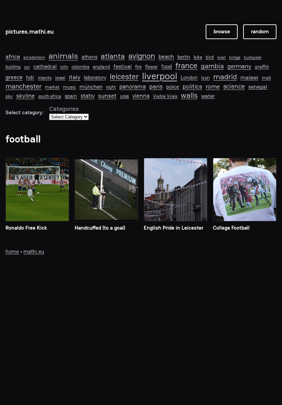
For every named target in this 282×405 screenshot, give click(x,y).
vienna (141, 96)
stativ (87, 95)
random (260, 31)
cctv (64, 67)
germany (239, 66)
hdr (30, 77)
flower (151, 66)
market (52, 87)
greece (14, 77)
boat (221, 57)
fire (138, 67)
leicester (124, 76)
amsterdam (34, 57)
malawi (249, 77)
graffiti (262, 67)
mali (266, 78)
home (12, 251)
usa (124, 96)
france (186, 65)
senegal (257, 87)
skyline (25, 96)
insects (45, 78)
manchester (24, 86)
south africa (49, 96)
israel (60, 78)
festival (122, 66)
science (234, 86)
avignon (141, 56)
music (69, 87)
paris (156, 86)
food (166, 66)
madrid (225, 76)
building (13, 67)
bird (210, 57)
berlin (183, 57)
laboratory (95, 77)
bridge (234, 57)
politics (192, 86)
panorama (132, 86)
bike (198, 57)
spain (71, 96)
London (189, 77)
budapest (252, 57)
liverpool (159, 76)
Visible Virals (165, 96)
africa (13, 56)
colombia (80, 67)
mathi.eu (33, 251)
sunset (107, 96)
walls (189, 95)
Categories (64, 109)
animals (63, 56)
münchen (90, 86)
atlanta (113, 56)
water (208, 96)
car (27, 67)
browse (222, 31)
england (101, 66)
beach (166, 56)
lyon (205, 78)
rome (213, 86)
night (111, 87)
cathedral (45, 66)
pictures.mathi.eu (30, 31)
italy (74, 77)
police (172, 87)
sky (9, 96)
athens (89, 57)
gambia (212, 66)
